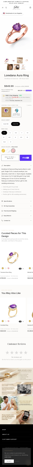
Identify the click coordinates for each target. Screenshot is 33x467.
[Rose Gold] (13, 151)
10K (20, 268)
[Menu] (2, 7)
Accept (9, 461)
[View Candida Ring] (13, 310)
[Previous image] (2, 257)
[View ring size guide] (23, 67)
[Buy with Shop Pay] (26, 158)
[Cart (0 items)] (30, 7)
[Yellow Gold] (3, 151)
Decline (17, 461)
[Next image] (23, 257)
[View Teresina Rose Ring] (13, 258)
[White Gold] (8, 151)
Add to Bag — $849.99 (10, 157)
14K (23, 268)
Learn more (7, 457)
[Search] (6, 7)
